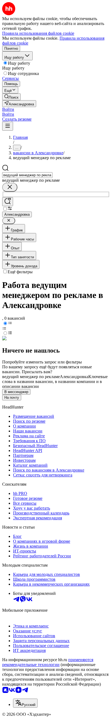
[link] (11, 96)
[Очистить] (9, 187)
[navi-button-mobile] (7, 126)
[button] (8, 109)
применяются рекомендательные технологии (47, 662)
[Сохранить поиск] (7, 201)
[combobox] (27, 175)
